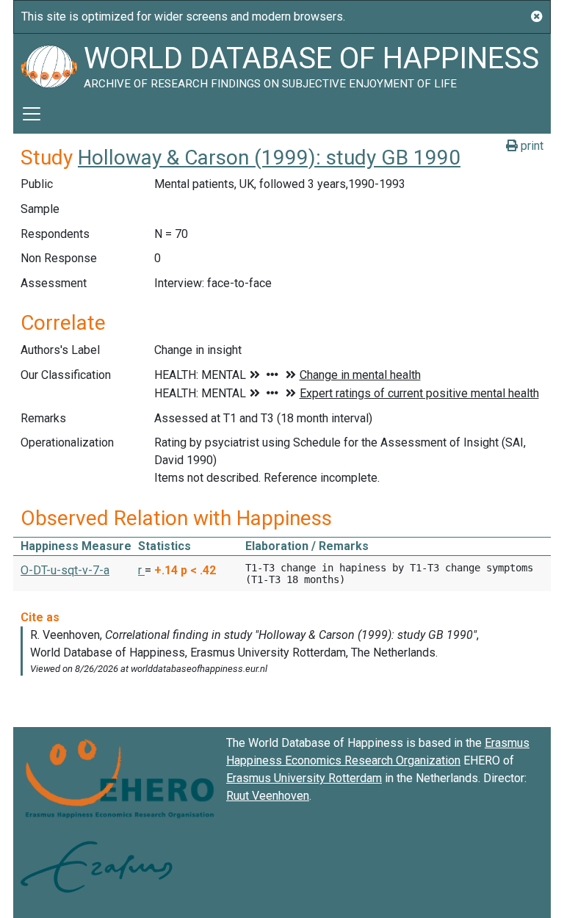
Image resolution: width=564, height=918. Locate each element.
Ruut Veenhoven (267, 796)
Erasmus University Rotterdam (304, 778)
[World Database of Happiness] (48, 64)
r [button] (141, 570)
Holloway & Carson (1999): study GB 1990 (269, 157)
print (530, 146)
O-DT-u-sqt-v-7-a (65, 570)
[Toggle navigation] (32, 114)
